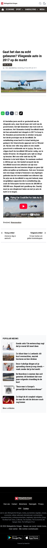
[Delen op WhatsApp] (3, 113)
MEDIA (42, 9)
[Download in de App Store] (32, 537)
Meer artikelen (8, 408)
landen (30, 148)
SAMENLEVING (30, 9)
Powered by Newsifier (23, 543)
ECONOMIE (10, 9)
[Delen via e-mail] (16, 113)
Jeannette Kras (13, 68)
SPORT (18, 9)
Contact (14, 504)
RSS (19, 508)
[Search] (40, 3)
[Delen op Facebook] (7, 113)
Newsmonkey (16, 222)
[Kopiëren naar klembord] (21, 113)
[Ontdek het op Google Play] (15, 537)
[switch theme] (44, 3)
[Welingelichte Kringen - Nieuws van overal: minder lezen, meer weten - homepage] (9, 3)
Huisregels (32, 504)
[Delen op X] (12, 113)
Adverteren (23, 504)
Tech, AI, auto (7, 65)
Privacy (41, 504)
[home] (2, 9)
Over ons (7, 504)
